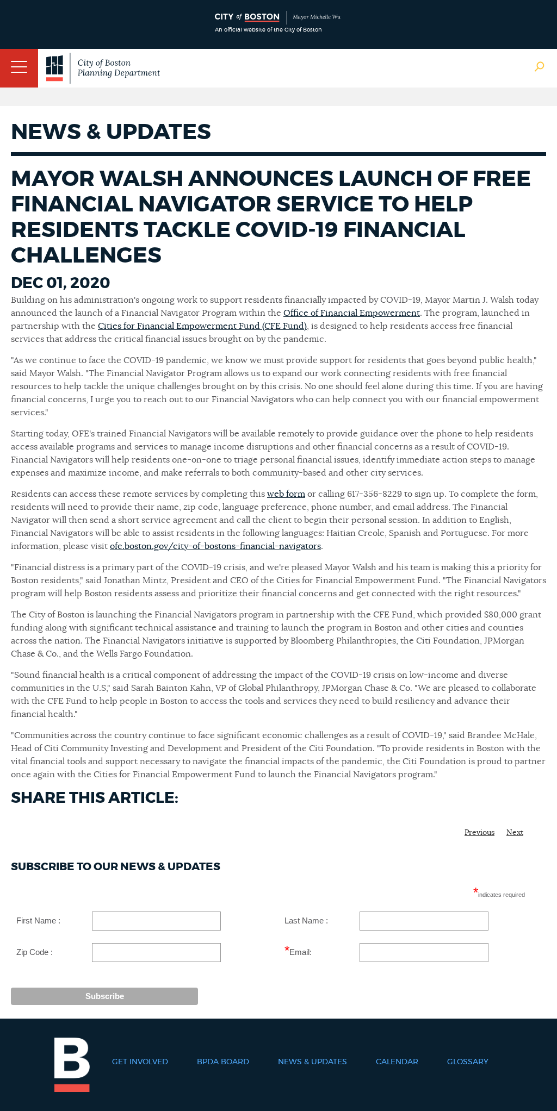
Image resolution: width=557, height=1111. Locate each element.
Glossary (467, 1062)
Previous (479, 833)
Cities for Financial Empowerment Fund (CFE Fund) (202, 326)
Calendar (397, 1062)
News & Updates (312, 1062)
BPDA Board (223, 1062)
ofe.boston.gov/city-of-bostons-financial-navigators (215, 546)
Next (514, 833)
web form (286, 494)
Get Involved (140, 1062)
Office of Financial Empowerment (351, 313)
